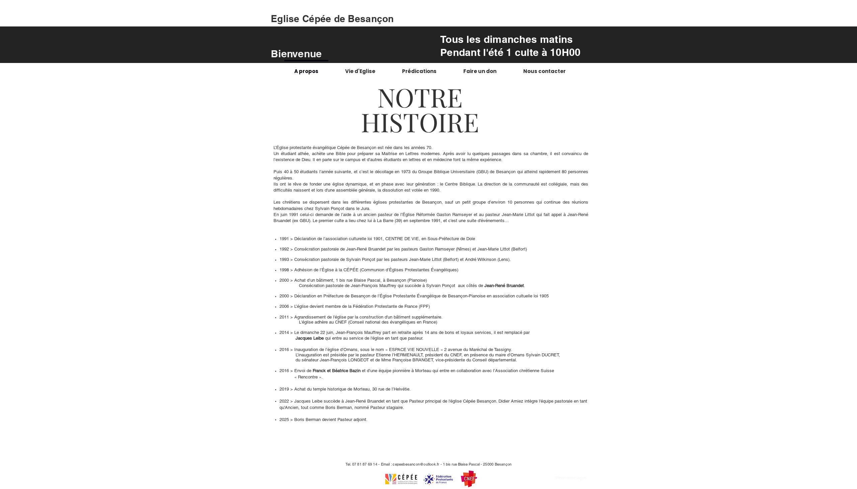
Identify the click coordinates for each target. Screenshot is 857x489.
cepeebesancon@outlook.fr (416, 464)
